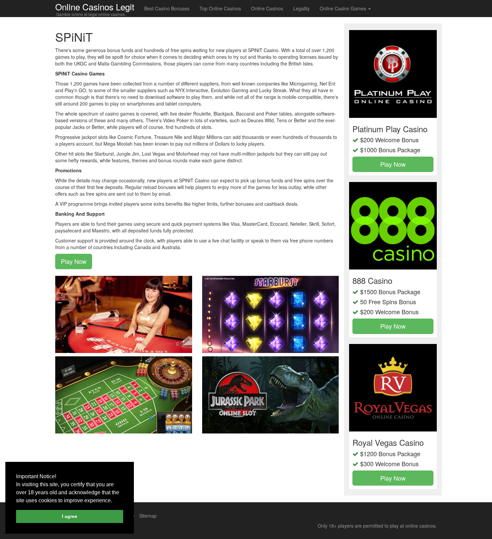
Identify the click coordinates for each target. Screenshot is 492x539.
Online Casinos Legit (94, 6)
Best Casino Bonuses (166, 8)
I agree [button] (69, 516)
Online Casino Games (343, 8)
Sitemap (148, 515)
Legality (301, 8)
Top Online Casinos (220, 8)
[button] (114, 501)
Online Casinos (267, 8)
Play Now (73, 261)
